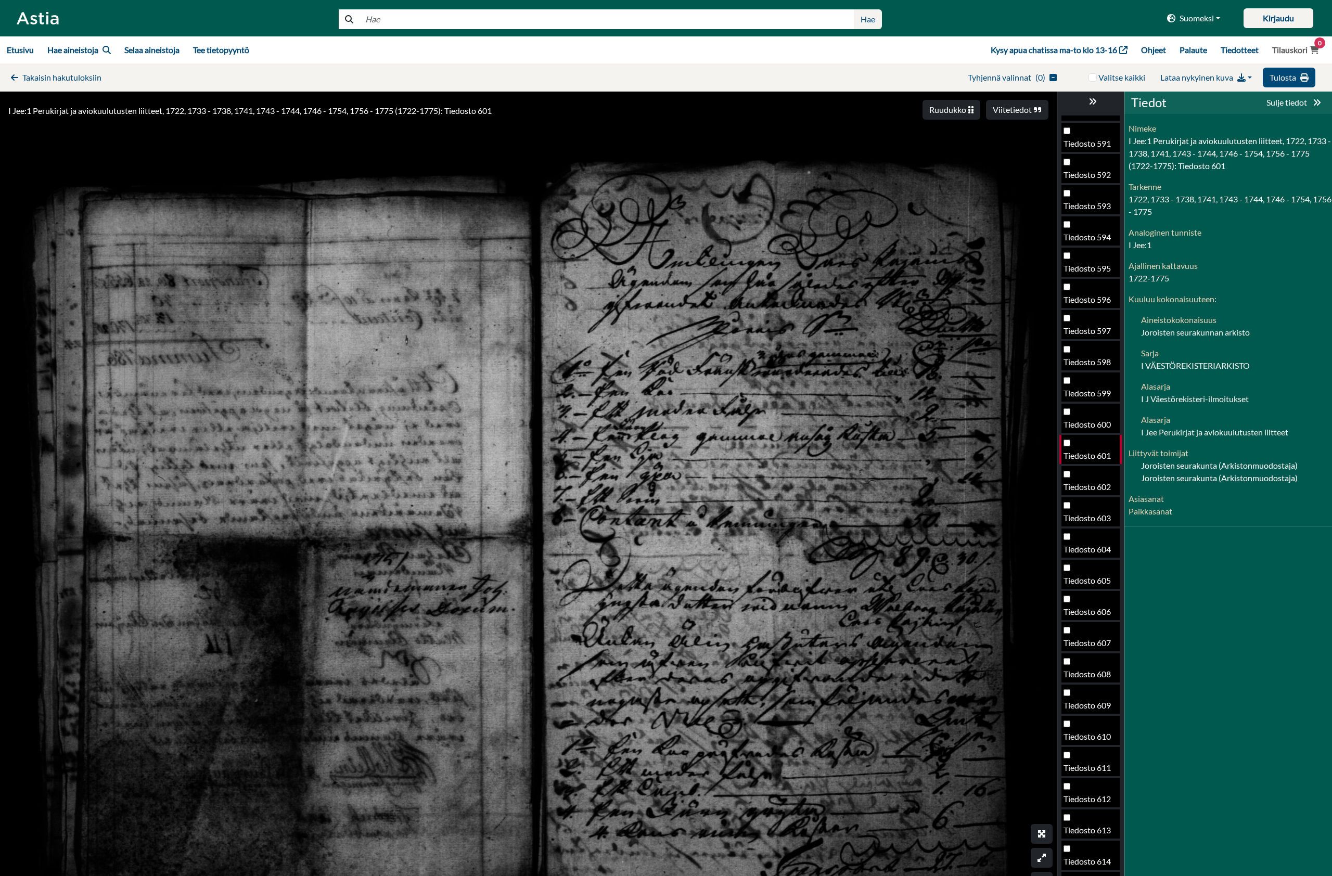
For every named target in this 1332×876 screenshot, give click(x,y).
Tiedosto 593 (1087, 206)
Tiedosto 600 (1087, 424)
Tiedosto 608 (1087, 674)
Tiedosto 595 (1087, 268)
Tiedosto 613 (1087, 830)
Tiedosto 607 (1087, 643)
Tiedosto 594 (1087, 237)
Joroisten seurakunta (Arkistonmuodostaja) (1219, 465)
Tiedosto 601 (1087, 455)
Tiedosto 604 (1087, 549)
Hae (868, 19)
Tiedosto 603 (1087, 518)
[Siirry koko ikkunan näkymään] (1042, 834)
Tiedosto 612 (1087, 799)
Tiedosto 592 (1087, 174)
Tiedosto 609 (1087, 705)
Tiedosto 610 (1087, 736)
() (1006, 77)
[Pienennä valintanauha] (1090, 101)
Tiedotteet (1240, 50)
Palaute (1193, 50)
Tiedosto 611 (1087, 767)
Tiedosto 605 (1087, 580)
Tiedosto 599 (1087, 393)
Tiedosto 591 (1087, 143)
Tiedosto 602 (1087, 487)
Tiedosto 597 (1087, 331)
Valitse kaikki (1121, 77)
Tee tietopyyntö (221, 50)
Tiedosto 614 (1087, 861)
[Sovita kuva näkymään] (1042, 858)
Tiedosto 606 (1087, 611)
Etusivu (20, 50)
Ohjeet (1153, 50)
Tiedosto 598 (1087, 362)
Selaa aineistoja (152, 50)
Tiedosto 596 (1087, 299)
